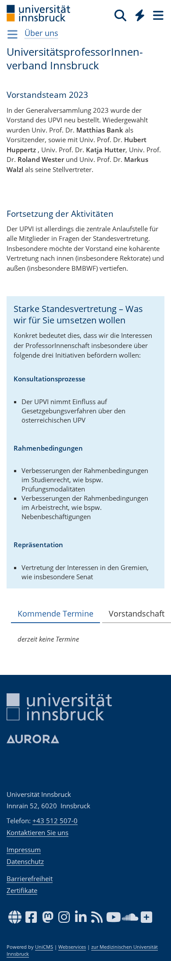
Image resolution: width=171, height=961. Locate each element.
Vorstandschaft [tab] (136, 613)
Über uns (41, 33)
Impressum (24, 849)
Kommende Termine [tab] (55, 613)
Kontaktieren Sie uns (37, 832)
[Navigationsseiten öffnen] (12, 34)
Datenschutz (25, 861)
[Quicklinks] (140, 15)
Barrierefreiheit (30, 878)
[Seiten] (157, 15)
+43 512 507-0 (55, 820)
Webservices (72, 947)
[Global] (137, 14)
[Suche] (120, 15)
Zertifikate (22, 890)
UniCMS (44, 947)
